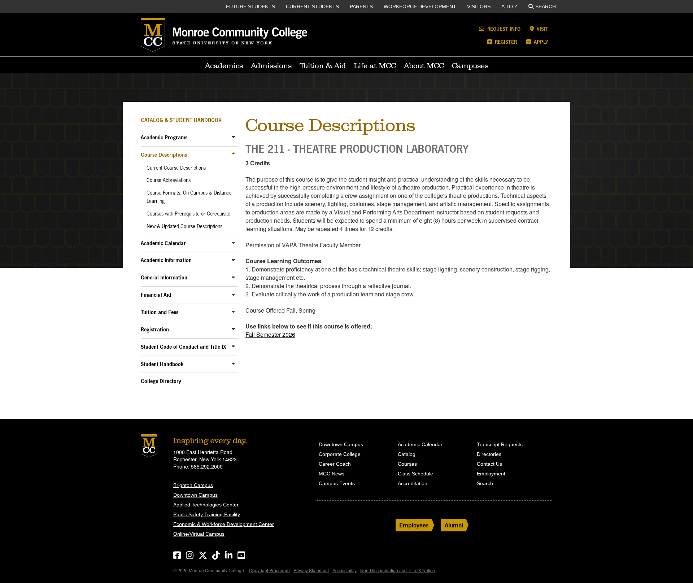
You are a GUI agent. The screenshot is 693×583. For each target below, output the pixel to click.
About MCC (424, 65)
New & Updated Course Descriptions (184, 226)
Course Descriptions (164, 154)
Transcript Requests (500, 444)
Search (545, 6)
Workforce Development (420, 6)
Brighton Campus (193, 485)
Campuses (470, 65)
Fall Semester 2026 (270, 334)
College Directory (161, 381)
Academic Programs (164, 137)
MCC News (331, 474)
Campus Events (337, 483)
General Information (164, 277)
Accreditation (412, 483)
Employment (491, 474)
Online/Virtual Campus (199, 534)
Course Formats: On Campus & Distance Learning (189, 197)
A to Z (509, 6)
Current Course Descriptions (176, 168)
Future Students (250, 6)
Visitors (479, 6)
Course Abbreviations (169, 180)
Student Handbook (162, 364)
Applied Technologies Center (206, 505)
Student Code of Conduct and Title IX (183, 346)
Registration (155, 329)
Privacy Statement (311, 570)
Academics (224, 65)
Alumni (454, 525)
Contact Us (489, 464)
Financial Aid (156, 294)
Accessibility (344, 570)
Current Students (312, 6)
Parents (361, 6)
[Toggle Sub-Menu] (233, 137)
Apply (540, 42)
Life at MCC (375, 65)
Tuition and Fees (159, 312)
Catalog (406, 454)
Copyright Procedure (269, 570)
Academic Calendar (163, 243)
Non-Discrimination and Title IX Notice (397, 570)
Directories (489, 454)
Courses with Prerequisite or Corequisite (188, 213)
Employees (414, 525)
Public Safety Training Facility (206, 514)
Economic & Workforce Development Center (223, 524)
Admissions (271, 65)
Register (505, 42)
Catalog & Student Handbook (181, 120)
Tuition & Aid (323, 65)
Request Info (503, 29)
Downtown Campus (195, 495)
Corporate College (340, 454)
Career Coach (335, 464)
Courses (407, 464)
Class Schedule (415, 474)
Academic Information (166, 260)
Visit (541, 29)
